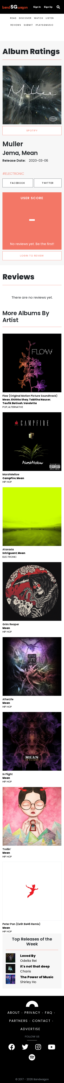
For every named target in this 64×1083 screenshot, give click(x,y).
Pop (4, 407)
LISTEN (50, 18)
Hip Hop (7, 482)
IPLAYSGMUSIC (45, 25)
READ (13, 18)
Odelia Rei (28, 960)
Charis (25, 971)
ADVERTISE (30, 1029)
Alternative (15, 407)
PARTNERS (18, 1020)
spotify (32, 130)
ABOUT (13, 1012)
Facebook (17, 183)
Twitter (48, 183)
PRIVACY (32, 1012)
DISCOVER (25, 18)
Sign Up (48, 6)
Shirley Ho (28, 982)
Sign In (37, 6)
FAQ (48, 1012)
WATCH (38, 18)
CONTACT (41, 1020)
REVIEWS (16, 25)
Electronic (9, 557)
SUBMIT (28, 25)
